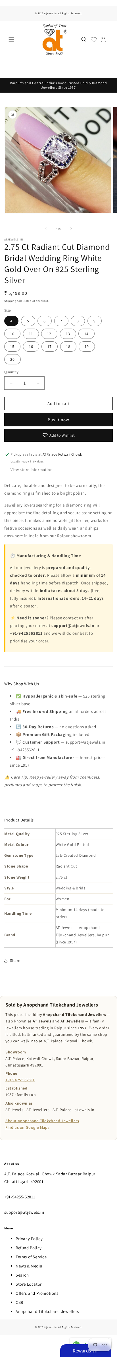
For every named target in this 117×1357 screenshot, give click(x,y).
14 (86, 333)
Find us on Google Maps (27, 1127)
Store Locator (29, 1284)
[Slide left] (46, 229)
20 (12, 359)
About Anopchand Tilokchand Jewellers (42, 1120)
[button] (11, 39)
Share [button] (15, 960)
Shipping (10, 301)
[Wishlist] (93, 39)
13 (68, 333)
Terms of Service (31, 1257)
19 (87, 346)
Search (22, 1275)
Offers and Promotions (37, 1293)
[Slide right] (71, 229)
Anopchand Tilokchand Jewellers (47, 1311)
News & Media (29, 1266)
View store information (32, 469)
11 (31, 333)
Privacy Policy (29, 1238)
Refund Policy (29, 1247)
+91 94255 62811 (20, 1079)
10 (12, 333)
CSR (19, 1302)
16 (31, 346)
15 (12, 346)
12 (49, 333)
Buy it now (58, 419)
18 (68, 346)
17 (49, 346)
